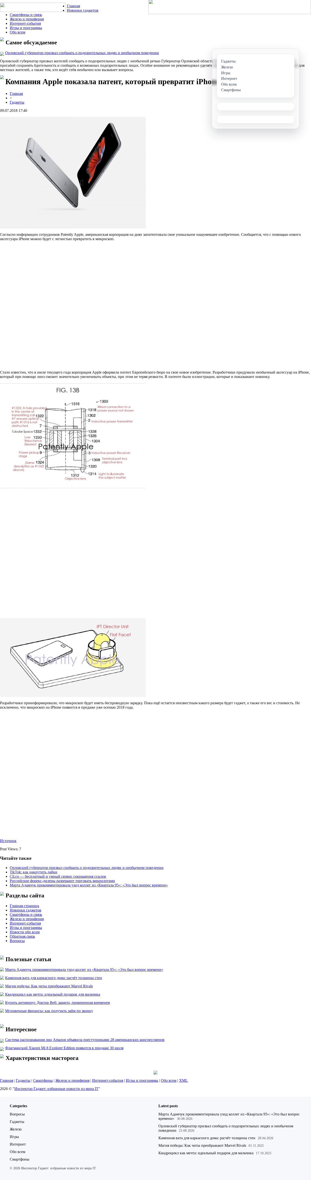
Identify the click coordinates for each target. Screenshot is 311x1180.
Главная (73, 6)
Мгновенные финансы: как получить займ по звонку (49, 1011)
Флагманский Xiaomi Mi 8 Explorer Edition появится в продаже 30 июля (64, 1048)
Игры (14, 1137)
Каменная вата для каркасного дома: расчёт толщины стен (53, 978)
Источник (8, 841)
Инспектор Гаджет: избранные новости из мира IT (56, 1089)
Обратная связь (22, 936)
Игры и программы (26, 28)
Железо (16, 1129)
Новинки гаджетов (82, 10)
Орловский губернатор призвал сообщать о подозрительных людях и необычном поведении (82, 53)
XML (183, 1080)
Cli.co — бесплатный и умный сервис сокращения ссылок (58, 876)
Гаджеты (17, 102)
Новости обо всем (25, 932)
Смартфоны (43, 1080)
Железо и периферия (27, 19)
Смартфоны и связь (26, 15)
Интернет (18, 1144)
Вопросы (17, 941)
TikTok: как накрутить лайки (33, 872)
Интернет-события (25, 23)
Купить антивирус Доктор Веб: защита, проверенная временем (57, 1002)
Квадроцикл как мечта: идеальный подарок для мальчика (52, 994)
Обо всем (17, 32)
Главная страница (24, 906)
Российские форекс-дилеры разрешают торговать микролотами (62, 881)
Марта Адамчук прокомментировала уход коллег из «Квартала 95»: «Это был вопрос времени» (89, 885)
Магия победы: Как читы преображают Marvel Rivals (49, 986)
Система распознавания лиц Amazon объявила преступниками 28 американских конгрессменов (84, 1040)
